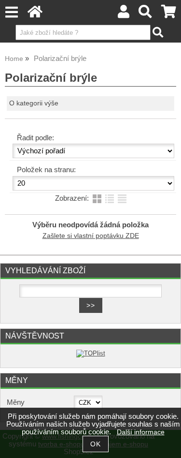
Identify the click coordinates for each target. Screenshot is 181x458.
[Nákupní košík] (168, 14)
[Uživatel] (123, 14)
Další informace (141, 432)
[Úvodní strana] (35, 14)
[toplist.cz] (90, 353)
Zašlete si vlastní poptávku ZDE (90, 235)
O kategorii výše (33, 103)
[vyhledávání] (145, 14)
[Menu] (11, 12)
